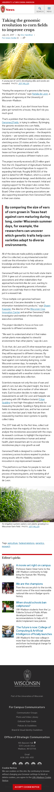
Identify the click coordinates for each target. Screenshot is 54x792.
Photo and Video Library (27, 717)
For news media (9, 38)
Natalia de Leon (40, 93)
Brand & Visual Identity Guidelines (27, 730)
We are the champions (29, 584)
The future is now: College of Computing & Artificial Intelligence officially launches (34, 631)
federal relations (26, 543)
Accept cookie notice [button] (27, 787)
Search (40, 11)
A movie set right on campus (33, 565)
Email (27, 754)
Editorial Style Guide (27, 721)
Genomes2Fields (10, 122)
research (6, 546)
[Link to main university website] (27, 678)
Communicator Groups (27, 712)
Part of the (27, 696)
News (10, 10)
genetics (40, 543)
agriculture (13, 543)
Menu (49, 11)
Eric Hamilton (27, 35)
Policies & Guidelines (27, 725)
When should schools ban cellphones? (31, 604)
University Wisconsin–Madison (18, 2)
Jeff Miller (23, 83)
